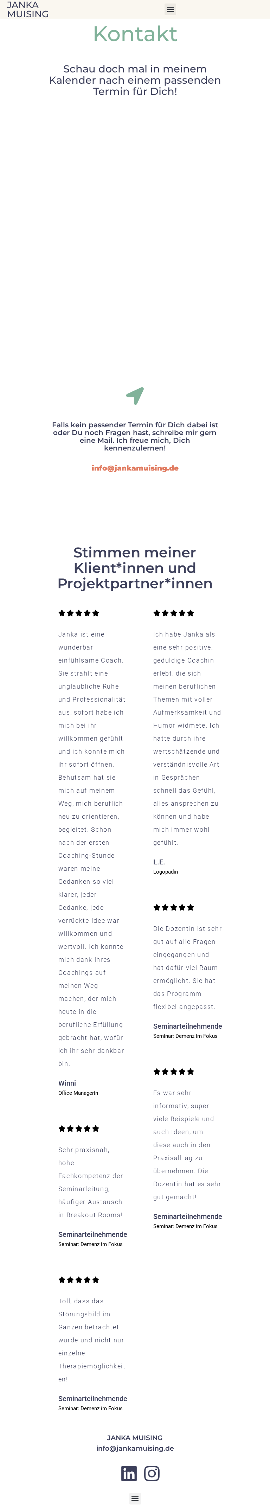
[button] (170, 9)
